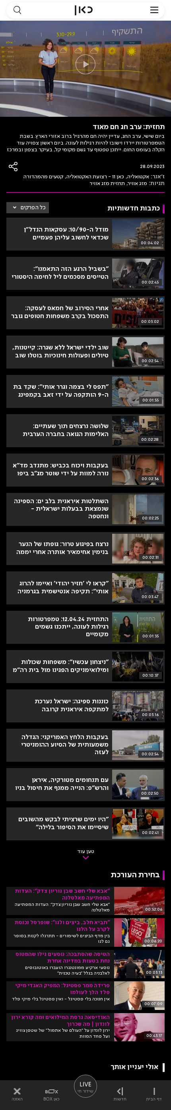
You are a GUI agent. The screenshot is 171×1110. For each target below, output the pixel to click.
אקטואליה (138, 177)
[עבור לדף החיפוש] (17, 10)
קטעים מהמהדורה (43, 177)
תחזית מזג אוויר (107, 183)
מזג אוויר (137, 183)
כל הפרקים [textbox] (33, 207)
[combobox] (27, 207)
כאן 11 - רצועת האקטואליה (95, 177)
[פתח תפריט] (154, 10)
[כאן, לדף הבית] (83, 10)
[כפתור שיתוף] (13, 167)
